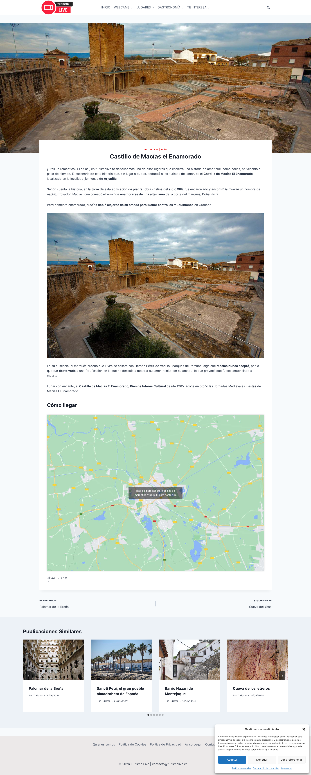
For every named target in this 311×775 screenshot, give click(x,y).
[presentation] (53, 660)
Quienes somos (104, 744)
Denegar (261, 759)
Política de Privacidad (165, 744)
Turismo (37, 695)
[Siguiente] (282, 675)
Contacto (211, 744)
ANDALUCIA (151, 149)
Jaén (164, 149)
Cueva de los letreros (251, 688)
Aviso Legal (193, 744)
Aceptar (232, 759)
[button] (304, 729)
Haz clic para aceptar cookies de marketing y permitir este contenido (156, 492)
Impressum (286, 768)
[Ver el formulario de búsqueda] (268, 7)
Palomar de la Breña (54, 604)
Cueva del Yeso (260, 604)
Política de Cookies (132, 744)
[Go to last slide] (29, 675)
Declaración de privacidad (266, 768)
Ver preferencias (292, 759)
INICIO (105, 7)
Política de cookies (241, 768)
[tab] (148, 715)
